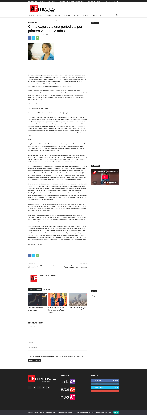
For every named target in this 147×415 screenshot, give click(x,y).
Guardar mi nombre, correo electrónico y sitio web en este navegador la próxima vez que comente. (56, 356)
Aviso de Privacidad (51, 1)
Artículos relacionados (35, 289)
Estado (39, 15)
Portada (32, 15)
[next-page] (32, 316)
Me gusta (115, 380)
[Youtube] (117, 1)
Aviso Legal (42, 1)
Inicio (29, 20)
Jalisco (76, 15)
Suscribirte (115, 391)
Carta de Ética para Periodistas (93, 1)
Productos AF (96, 15)
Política (48, 15)
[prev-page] (29, 316)
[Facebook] (106, 1)
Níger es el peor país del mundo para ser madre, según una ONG (41, 266)
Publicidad (77, 1)
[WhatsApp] (37, 38)
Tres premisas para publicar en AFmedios (65, 1)
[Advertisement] (105, 141)
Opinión (85, 15)
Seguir (116, 383)
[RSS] (112, 1)
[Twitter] (115, 1)
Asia (40, 20)
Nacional (67, 15)
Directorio (83, 1)
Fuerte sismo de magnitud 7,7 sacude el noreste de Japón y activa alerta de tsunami (37, 309)
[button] (117, 15)
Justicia (57, 15)
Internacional (34, 20)
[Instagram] (109, 1)
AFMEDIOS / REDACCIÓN (35, 34)
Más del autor (46, 289)
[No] (145, 412)
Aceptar (116, 412)
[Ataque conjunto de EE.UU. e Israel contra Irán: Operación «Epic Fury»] (78, 299)
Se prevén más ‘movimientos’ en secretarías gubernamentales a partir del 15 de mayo (75, 266)
